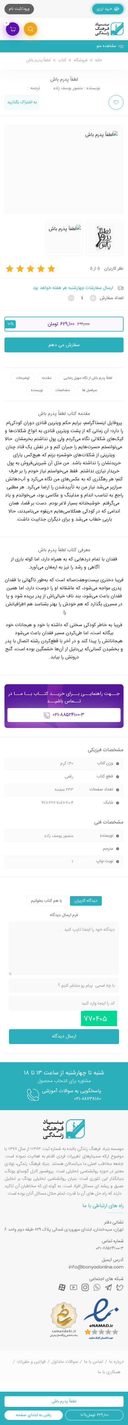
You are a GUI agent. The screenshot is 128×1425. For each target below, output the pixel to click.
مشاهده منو (106, 46)
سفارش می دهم (64, 345)
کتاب (62, 60)
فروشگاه (81, 60)
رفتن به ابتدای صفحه (33, 1415)
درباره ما (116, 1361)
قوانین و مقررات (31, 1361)
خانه (98, 60)
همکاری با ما (109, 1372)
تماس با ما (93, 1361)
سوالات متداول (64, 1361)
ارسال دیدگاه (64, 1036)
